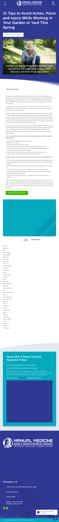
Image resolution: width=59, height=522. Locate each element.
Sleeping (5, 315)
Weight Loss (6, 328)
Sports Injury (6, 317)
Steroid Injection (7, 319)
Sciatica (5, 308)
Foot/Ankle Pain (7, 266)
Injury (4, 279)
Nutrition (5, 295)
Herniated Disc (7, 275)
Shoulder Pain (6, 310)
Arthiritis (5, 246)
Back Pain (5, 248)
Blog (4, 250)
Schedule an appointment (13, 34)
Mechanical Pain (7, 284)
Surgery (5, 326)
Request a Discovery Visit (17, 192)
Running (5, 306)
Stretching (5, 323)
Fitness (5, 264)
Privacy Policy (30, 520)
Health (4, 272)
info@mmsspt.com (12, 492)
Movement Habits (7, 288)
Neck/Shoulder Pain (8, 292)
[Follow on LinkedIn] (7, 508)
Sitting (4, 312)
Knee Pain (5, 281)
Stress (4, 321)
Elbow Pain (6, 257)
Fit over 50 (6, 261)
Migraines (5, 286)
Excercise (5, 259)
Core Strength (6, 253)
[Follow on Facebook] (4, 508)
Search (25, 240)
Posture (5, 304)
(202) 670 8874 (22, 378)
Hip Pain (5, 277)
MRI (4, 290)
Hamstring (5, 268)
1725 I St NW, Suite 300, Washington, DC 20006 (21, 487)
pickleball (5, 301)
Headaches (6, 270)
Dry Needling (6, 255)
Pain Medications (7, 297)
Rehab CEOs (13, 520)
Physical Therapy (7, 299)
